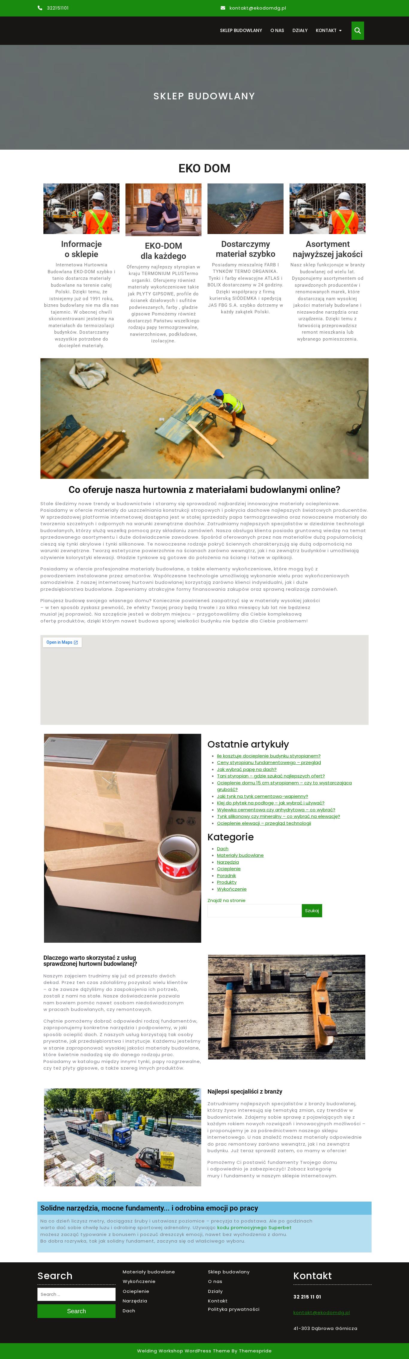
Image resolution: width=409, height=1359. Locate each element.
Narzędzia (228, 862)
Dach (222, 848)
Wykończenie (232, 889)
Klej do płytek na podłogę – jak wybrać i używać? (271, 803)
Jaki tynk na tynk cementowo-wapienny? (262, 796)
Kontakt (326, 30)
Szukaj (312, 910)
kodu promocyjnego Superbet (254, 1227)
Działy (300, 30)
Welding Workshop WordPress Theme (183, 1351)
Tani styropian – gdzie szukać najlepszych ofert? (271, 776)
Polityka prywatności (234, 1309)
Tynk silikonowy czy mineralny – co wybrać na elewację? (278, 816)
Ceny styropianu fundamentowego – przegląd (269, 762)
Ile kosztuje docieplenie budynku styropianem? (269, 756)
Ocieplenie (229, 868)
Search (76, 1311)
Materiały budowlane (240, 855)
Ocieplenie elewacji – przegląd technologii (264, 823)
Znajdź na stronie (226, 900)
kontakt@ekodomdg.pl (258, 8)
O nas (277, 30)
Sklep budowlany (241, 30)
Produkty (227, 882)
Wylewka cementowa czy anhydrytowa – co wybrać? (276, 810)
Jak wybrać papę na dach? (247, 769)
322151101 (58, 8)
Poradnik (226, 875)
